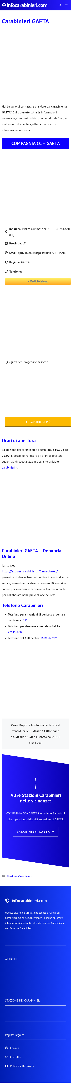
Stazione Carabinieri (19, 876)
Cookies (14, 1048)
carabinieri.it (9, 467)
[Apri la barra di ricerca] (60, 5)
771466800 (15, 632)
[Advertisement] (35, 66)
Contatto (15, 1057)
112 (25, 620)
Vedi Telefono (39, 281)
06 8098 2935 (49, 638)
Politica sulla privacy (22, 1066)
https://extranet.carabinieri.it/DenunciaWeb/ (30, 571)
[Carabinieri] (25, 5)
